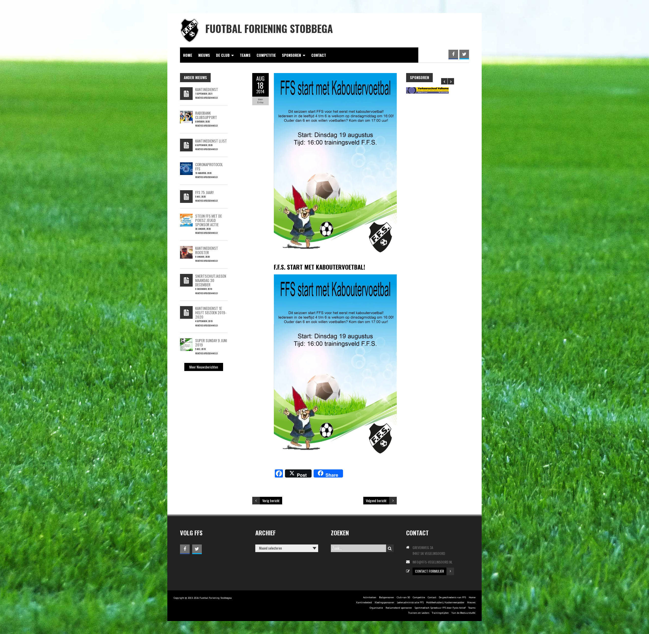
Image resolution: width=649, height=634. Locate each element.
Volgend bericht (376, 500)
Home (187, 55)
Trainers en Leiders (418, 612)
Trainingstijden (440, 612)
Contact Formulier (429, 571)
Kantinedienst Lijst (211, 141)
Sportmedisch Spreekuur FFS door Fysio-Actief (439, 607)
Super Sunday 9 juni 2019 (211, 342)
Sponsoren (291, 55)
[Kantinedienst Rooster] (186, 248)
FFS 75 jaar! (204, 192)
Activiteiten (369, 597)
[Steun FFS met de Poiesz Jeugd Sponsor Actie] (186, 216)
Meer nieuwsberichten (203, 366)
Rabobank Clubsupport (206, 115)
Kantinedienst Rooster (206, 250)
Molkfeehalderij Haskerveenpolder (445, 602)
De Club (223, 55)
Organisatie (376, 607)
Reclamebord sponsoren (399, 607)
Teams (245, 55)
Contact (318, 55)
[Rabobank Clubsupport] (186, 113)
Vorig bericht (271, 500)
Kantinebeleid (364, 602)
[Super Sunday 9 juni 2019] (186, 341)
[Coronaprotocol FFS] (186, 165)
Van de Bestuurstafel (463, 612)
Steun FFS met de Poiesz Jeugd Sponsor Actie (208, 220)
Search (390, 548)
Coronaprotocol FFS (209, 166)
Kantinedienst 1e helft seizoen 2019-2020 (210, 312)
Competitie (266, 55)
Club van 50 (403, 597)
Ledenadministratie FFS (410, 602)
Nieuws (204, 55)
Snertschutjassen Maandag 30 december (210, 280)
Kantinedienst (206, 89)
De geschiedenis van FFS (452, 597)
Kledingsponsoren (384, 602)
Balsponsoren (386, 597)
